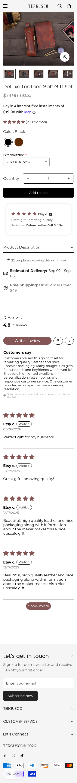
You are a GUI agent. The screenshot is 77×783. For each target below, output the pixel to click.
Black (8, 142)
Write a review (27, 340)
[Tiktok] (22, 755)
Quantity (11, 178)
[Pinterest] (5, 755)
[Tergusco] (38, 6)
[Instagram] (13, 755)
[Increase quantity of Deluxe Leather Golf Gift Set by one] (69, 178)
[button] (69, 6)
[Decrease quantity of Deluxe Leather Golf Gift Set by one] (28, 178)
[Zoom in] (65, 57)
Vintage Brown (19, 142)
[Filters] (58, 341)
